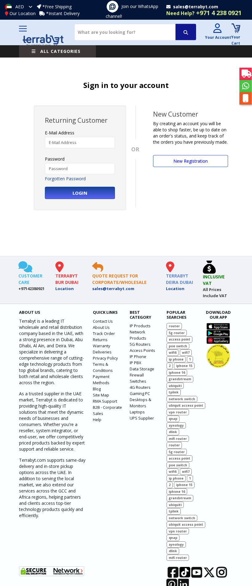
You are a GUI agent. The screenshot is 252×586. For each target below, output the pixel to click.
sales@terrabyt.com (113, 288)
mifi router (178, 439)
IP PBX (135, 362)
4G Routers (140, 387)
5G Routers (140, 344)
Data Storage (142, 369)
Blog (97, 389)
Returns (100, 339)
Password (55, 159)
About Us (101, 327)
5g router (177, 333)
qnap (173, 419)
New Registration (190, 161)
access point (179, 339)
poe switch (178, 346)
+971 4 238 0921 (204, 13)
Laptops (137, 412)
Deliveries (102, 352)
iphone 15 (184, 366)
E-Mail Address (59, 133)
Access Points (142, 350)
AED (20, 7)
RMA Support (105, 401)
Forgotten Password (65, 178)
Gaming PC (140, 393)
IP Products (140, 326)
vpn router (178, 412)
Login (80, 193)
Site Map (101, 395)
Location (64, 288)
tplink (174, 392)
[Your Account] (217, 29)
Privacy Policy (105, 358)
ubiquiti (175, 386)
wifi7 (186, 352)
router (174, 326)
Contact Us (103, 321)
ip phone (176, 359)
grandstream (180, 379)
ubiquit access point (186, 405)
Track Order (104, 333)
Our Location (23, 13)
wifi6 (172, 352)
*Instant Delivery (63, 13)
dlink (173, 432)
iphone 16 (177, 372)
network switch (182, 399)
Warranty (101, 346)
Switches (138, 381)
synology (176, 425)
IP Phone (138, 356)
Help (97, 419)
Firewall (137, 375)
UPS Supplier (142, 418)
